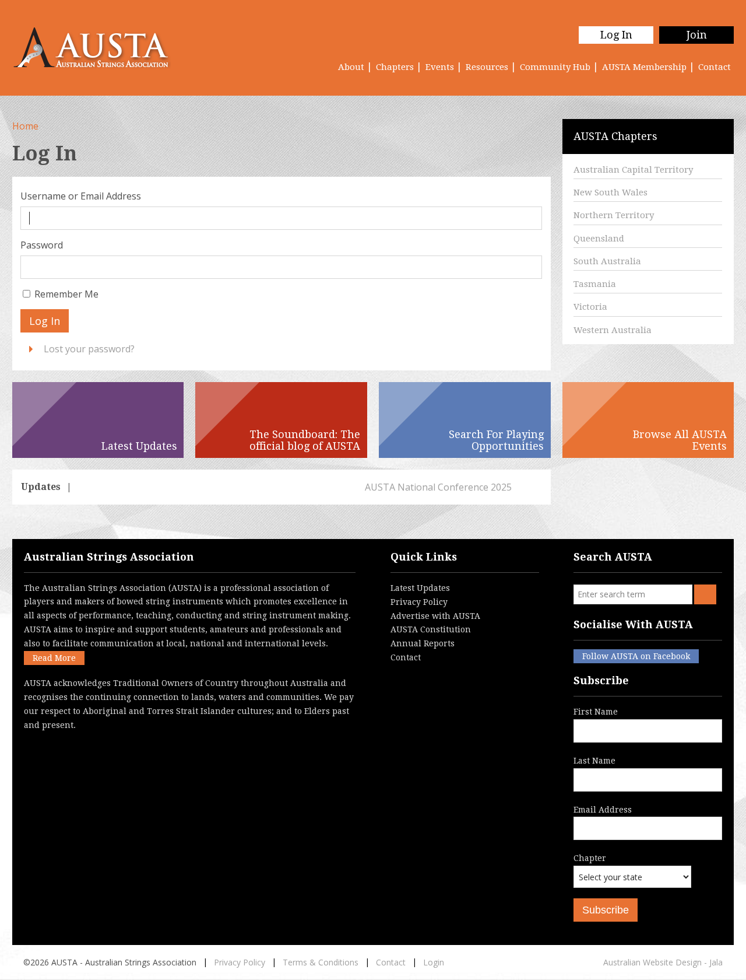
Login (433, 962)
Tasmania (594, 284)
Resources (487, 67)
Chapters (395, 67)
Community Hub (555, 67)
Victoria (590, 307)
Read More (54, 658)
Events (439, 67)
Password (41, 245)
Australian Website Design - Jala (663, 962)
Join (697, 35)
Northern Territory (613, 215)
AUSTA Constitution (430, 629)
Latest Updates (420, 588)
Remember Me (66, 294)
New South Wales (610, 192)
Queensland (598, 238)
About (351, 67)
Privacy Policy (419, 602)
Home (25, 126)
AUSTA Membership (644, 67)
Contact (714, 67)
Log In (616, 35)
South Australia (607, 261)
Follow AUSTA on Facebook (636, 656)
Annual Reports (422, 643)
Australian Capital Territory (633, 169)
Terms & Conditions (320, 962)
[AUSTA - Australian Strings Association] (98, 47)
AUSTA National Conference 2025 (152, 487)
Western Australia (612, 330)
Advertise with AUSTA (435, 616)
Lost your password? (89, 348)
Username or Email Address (80, 196)
